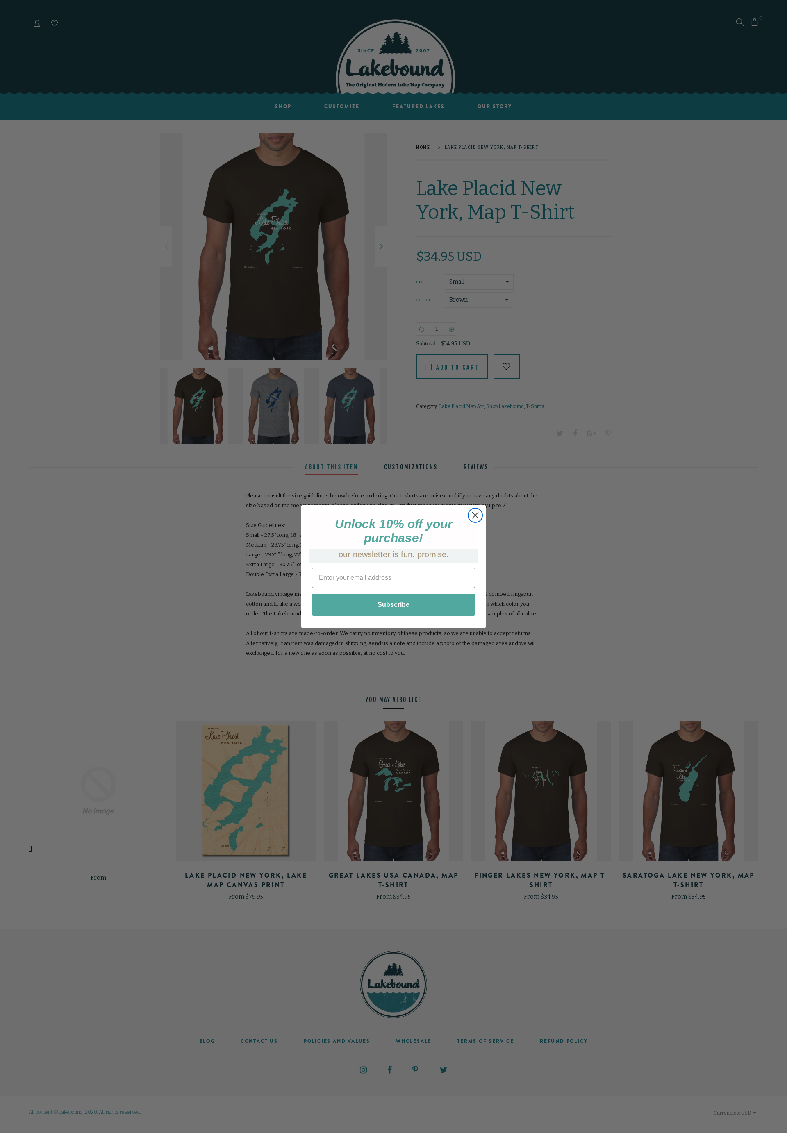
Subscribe (393, 604)
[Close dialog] (475, 515)
